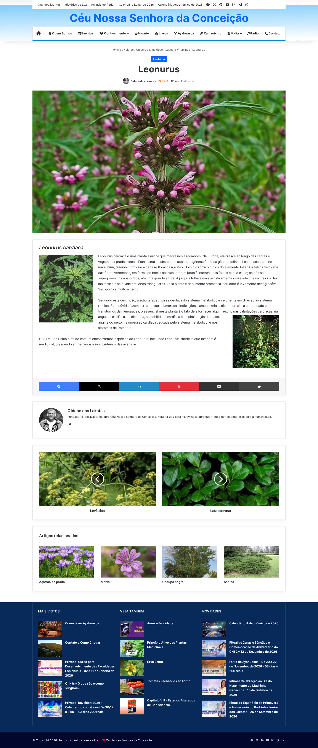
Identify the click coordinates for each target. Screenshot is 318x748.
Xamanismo (212, 33)
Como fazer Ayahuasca (82, 623)
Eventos (87, 33)
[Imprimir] (259, 386)
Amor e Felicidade (160, 623)
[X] (99, 386)
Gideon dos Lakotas (143, 81)
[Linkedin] (139, 386)
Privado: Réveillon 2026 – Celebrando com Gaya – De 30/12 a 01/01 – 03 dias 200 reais (89, 707)
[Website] (70, 423)
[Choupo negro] (189, 562)
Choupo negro (173, 582)
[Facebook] (59, 386)
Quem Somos (61, 33)
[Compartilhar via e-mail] (219, 386)
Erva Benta (155, 662)
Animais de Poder (103, 4)
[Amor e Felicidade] (132, 629)
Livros (163, 33)
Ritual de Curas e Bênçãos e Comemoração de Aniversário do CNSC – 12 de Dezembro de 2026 (253, 647)
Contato (274, 33)
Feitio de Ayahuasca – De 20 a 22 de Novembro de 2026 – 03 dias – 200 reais (253, 666)
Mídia (234, 33)
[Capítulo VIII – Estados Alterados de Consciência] (132, 706)
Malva (105, 582)
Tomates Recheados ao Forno (169, 681)
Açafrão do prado (52, 582)
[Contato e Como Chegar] (50, 648)
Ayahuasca (185, 33)
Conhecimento (114, 33)
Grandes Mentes (49, 4)
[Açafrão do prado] (66, 562)
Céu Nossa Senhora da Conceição (129, 740)
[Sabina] (251, 562)
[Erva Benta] (132, 668)
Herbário (159, 59)
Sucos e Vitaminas (177, 49)
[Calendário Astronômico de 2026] (214, 629)
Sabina (229, 582)
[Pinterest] (179, 386)
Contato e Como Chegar (82, 642)
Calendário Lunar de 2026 (136, 4)
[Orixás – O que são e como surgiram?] (50, 689)
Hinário (143, 33)
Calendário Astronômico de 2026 (180, 4)
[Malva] (128, 562)
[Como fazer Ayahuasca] (50, 629)
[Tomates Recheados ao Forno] (132, 687)
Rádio (254, 33)
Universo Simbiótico (149, 49)
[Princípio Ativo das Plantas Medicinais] (132, 648)
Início (119, 49)
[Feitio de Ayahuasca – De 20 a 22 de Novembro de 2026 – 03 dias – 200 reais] (214, 668)
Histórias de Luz (76, 4)
